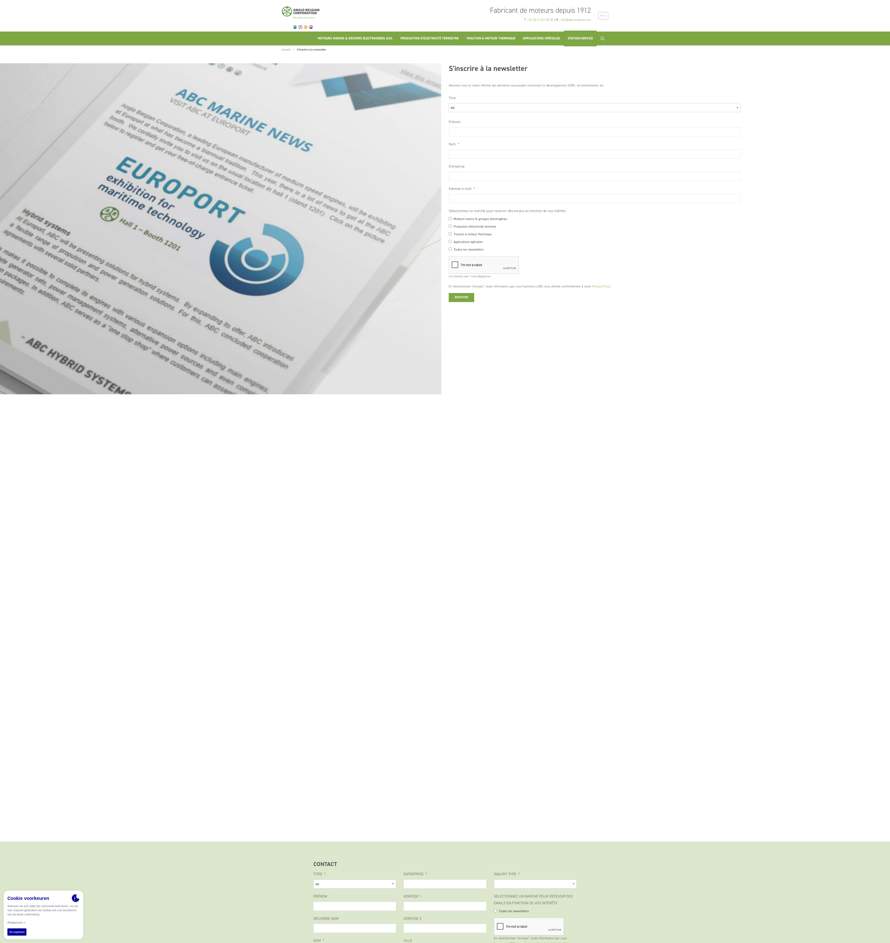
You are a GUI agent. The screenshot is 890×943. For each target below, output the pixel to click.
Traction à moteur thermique (473, 234)
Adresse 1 (412, 896)
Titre (452, 98)
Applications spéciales (468, 242)
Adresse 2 (412, 918)
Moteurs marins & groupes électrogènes (480, 219)
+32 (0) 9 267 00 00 (540, 20)
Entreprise (457, 166)
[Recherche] (602, 38)
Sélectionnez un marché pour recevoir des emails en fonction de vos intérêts (507, 210)
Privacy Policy (601, 286)
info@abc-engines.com (576, 20)
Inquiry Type (505, 874)
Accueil (286, 49)
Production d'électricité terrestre (475, 226)
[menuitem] (603, 15)
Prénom (455, 121)
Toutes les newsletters (468, 249)
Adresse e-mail (461, 188)
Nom (453, 144)
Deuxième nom (326, 918)
